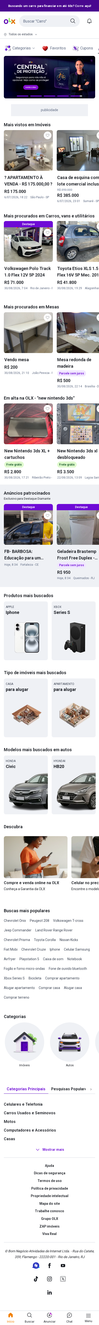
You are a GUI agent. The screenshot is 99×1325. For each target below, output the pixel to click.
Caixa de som (53, 959)
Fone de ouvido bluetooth (68, 969)
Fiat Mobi (11, 949)
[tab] (26, 1089)
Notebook (74, 959)
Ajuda (49, 1166)
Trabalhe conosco (49, 1211)
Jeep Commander (17, 930)
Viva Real (49, 1234)
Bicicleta (35, 978)
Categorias (21, 48)
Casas (9, 1139)
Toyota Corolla (45, 940)
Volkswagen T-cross (68, 921)
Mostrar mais (53, 1149)
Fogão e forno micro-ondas (24, 969)
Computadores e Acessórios (30, 1130)
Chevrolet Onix (15, 921)
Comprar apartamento (62, 978)
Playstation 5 (29, 959)
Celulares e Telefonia (23, 1104)
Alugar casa (73, 988)
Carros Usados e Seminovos (30, 1113)
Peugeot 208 (39, 921)
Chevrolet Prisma (17, 940)
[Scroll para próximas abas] (91, 1089)
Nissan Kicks (69, 940)
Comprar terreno (16, 997)
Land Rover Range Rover (54, 930)
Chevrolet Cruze (33, 949)
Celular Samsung (77, 949)
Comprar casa (49, 988)
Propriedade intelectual (49, 1196)
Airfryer (10, 959)
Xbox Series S (14, 978)
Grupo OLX (49, 1219)
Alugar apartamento (19, 988)
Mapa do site (49, 1203)
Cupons (86, 48)
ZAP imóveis (49, 1226)
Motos (10, 1121)
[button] (49, 21)
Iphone (55, 949)
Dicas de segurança (49, 1173)
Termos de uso (49, 1181)
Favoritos (58, 48)
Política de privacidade (49, 1188)
